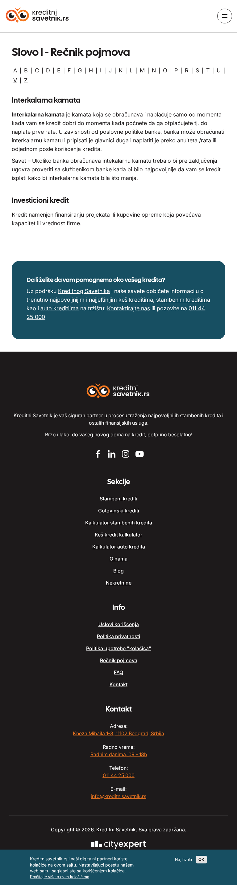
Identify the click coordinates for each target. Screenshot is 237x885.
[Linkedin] (111, 455)
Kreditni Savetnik (116, 829)
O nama (118, 559)
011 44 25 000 (119, 775)
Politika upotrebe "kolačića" (118, 648)
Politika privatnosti (118, 636)
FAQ (118, 672)
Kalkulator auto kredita (118, 547)
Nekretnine (118, 583)
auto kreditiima (59, 308)
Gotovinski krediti (118, 511)
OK (201, 859)
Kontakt (118, 684)
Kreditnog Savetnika (84, 291)
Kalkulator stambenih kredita (118, 523)
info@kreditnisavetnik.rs (118, 796)
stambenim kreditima (183, 299)
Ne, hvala (183, 859)
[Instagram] (125, 455)
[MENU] (224, 16)
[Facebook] (97, 455)
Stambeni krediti (118, 499)
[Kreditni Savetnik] (37, 16)
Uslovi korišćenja (118, 624)
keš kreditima (135, 299)
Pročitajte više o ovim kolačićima (59, 877)
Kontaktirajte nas (128, 308)
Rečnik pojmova (118, 660)
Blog (118, 571)
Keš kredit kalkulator (118, 535)
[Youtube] (139, 455)
